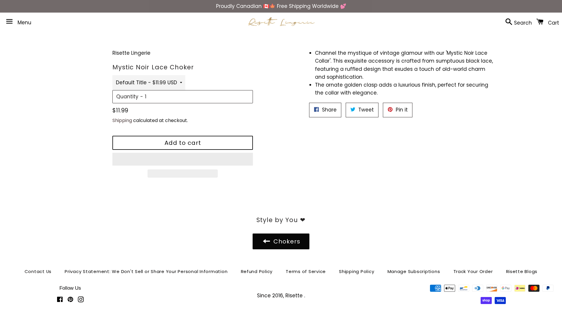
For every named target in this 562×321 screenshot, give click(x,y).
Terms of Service (306, 271)
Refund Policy (257, 271)
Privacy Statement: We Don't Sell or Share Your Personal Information (146, 271)
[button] (182, 159)
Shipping (122, 120)
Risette (294, 295)
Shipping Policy (356, 271)
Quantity (127, 96)
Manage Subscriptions (414, 271)
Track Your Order (473, 271)
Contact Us (38, 271)
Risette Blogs (522, 271)
